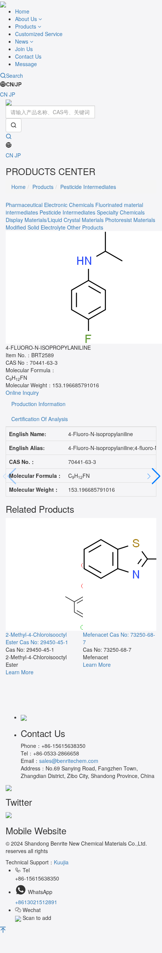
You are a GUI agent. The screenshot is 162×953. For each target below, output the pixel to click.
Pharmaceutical (24, 204)
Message (26, 64)
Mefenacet (95, 634)
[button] (153, 476)
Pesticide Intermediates (88, 186)
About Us (26, 19)
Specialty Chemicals (121, 212)
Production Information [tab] (38, 404)
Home (22, 11)
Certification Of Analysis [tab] (39, 419)
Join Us (24, 49)
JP (12, 94)
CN (4, 94)
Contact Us (28, 56)
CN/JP (13, 84)
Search (14, 75)
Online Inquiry (22, 392)
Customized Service (39, 34)
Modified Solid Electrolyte (36, 227)
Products (26, 26)
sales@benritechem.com (68, 760)
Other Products (85, 227)
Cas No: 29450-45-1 (44, 642)
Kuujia (61, 862)
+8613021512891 (36, 902)
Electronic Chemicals (69, 204)
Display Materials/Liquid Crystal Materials (55, 220)
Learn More (20, 672)
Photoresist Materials (130, 220)
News (22, 41)
